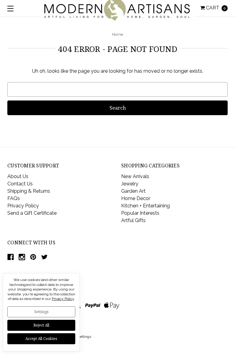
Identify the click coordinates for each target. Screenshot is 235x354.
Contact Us (20, 184)
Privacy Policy (23, 206)
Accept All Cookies (41, 338)
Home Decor (135, 198)
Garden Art (133, 191)
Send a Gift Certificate (32, 213)
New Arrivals (135, 176)
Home (117, 34)
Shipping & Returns (28, 191)
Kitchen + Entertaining (145, 206)
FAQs (13, 198)
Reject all (41, 325)
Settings (41, 311)
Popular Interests (140, 213)
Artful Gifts (133, 220)
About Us (17, 176)
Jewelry (129, 184)
